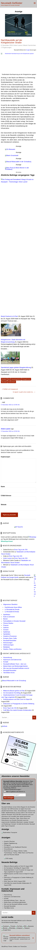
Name (3, 486)
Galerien (6, 627)
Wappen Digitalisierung (10, 843)
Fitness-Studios (8, 623)
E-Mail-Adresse (6, 495)
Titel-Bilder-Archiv (9, 672)
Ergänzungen (5, 457)
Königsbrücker (26, 379)
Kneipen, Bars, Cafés (10, 638)
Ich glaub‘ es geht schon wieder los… (23, 392)
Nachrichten (32, 45)
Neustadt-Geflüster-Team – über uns (14, 664)
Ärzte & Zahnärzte (9, 616)
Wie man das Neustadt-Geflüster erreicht (16, 668)
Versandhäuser (8, 849)
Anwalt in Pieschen (9, 841)
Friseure (6, 625)
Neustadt (4, 381)
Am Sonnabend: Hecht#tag (11, 693)
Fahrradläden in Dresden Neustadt (14, 621)
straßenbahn (11, 381)
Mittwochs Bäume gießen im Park (14, 690)
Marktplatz (6, 647)
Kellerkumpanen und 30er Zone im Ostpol (16, 699)
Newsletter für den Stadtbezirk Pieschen (15, 847)
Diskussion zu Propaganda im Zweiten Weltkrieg (18, 703)
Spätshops (6, 632)
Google (28, 50)
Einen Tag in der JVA (20, 549)
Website (3, 504)
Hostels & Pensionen (10, 636)
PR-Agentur (7, 845)
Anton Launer (18, 45)
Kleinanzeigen (7, 642)
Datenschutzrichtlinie (22, 784)
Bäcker (5, 619)
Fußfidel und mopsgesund (10, 389)
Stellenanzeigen (8, 645)
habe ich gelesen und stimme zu (15, 791)
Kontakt (5, 662)
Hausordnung (7, 657)
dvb (9, 379)
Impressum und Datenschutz (12, 659)
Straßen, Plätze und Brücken (12, 649)
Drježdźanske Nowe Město (13, 607)
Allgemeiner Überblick (10, 604)
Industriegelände (16, 379)
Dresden (4, 379)
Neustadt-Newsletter (9, 640)
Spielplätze (6, 634)
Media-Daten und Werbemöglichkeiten (15, 666)
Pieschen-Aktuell (14, 854)
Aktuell (25, 45)
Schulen (6, 629)
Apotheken (6, 614)
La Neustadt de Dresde (12, 609)
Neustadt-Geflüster (11, 3)
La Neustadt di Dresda (12, 611)
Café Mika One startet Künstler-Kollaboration (17, 710)
